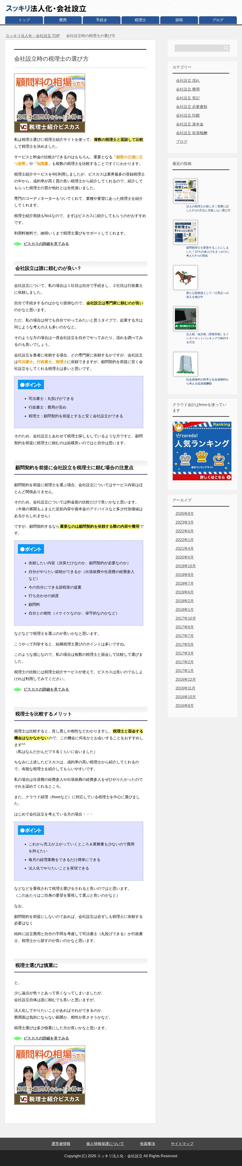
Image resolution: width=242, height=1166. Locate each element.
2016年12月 (186, 679)
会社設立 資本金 (189, 124)
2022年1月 (185, 540)
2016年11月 (185, 688)
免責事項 (147, 1144)
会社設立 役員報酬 (191, 133)
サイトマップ (182, 1144)
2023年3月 (185, 522)
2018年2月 (185, 601)
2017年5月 (185, 645)
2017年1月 (185, 671)
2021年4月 (185, 549)
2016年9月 (185, 706)
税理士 (140, 20)
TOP (33, 36)
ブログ (218, 20)
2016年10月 (186, 697)
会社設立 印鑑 (188, 115)
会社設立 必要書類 (191, 107)
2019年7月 (185, 583)
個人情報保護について (105, 1144)
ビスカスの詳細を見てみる (46, 244)
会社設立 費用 (188, 89)
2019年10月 (186, 566)
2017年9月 (185, 627)
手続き (101, 20)
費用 (63, 20)
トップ (24, 20)
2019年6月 (185, 592)
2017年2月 (185, 662)
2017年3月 (185, 653)
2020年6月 (185, 557)
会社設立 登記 (188, 98)
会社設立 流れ (188, 81)
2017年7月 (185, 636)
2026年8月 (185, 514)
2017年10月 (186, 618)
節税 (179, 20)
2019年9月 (185, 575)
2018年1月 (185, 610)
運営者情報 (61, 1144)
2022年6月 (185, 531)
